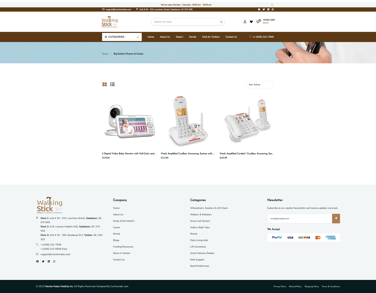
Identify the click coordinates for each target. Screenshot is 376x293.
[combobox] (188, 22)
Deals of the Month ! (124, 221)
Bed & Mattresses (199, 266)
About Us (165, 36)
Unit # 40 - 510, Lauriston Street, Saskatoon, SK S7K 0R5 (165, 9)
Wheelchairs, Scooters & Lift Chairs (209, 208)
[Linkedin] (268, 9)
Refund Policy (295, 287)
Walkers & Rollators (201, 214)
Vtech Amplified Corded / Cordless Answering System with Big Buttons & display (262, 154)
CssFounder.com (119, 286)
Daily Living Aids (199, 240)
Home (151, 36)
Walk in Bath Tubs (200, 227)
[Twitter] (263, 9)
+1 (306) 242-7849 (263, 36)
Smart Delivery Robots (202, 253)
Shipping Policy (312, 287)
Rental (192, 36)
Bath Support (197, 259)
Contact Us (231, 36)
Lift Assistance (198, 246)
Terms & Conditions (331, 287)
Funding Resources (123, 246)
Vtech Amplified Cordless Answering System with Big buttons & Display (198, 154)
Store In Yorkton (121, 253)
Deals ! (179, 36)
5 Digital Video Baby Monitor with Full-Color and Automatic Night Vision (141, 154)
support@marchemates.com (118, 9)
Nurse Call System (200, 221)
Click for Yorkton (211, 36)
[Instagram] (273, 9)
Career (116, 227)
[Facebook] (259, 9)
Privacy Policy (279, 287)
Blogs (116, 240)
